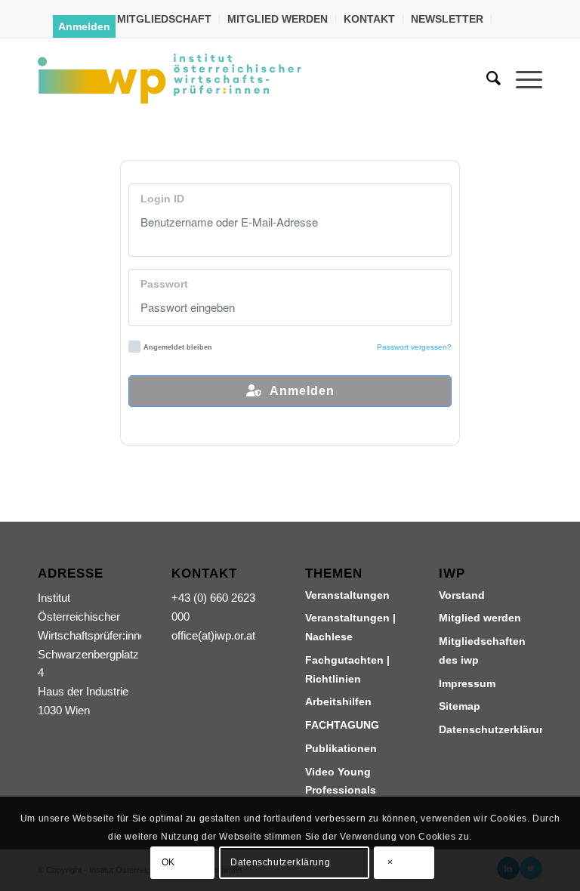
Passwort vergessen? (414, 347)
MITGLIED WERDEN (277, 19)
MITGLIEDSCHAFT (164, 19)
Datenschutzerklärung (490, 729)
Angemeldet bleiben (177, 347)
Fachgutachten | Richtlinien (347, 669)
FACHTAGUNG (342, 725)
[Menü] (521, 79)
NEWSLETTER (447, 19)
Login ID (162, 199)
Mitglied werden (480, 618)
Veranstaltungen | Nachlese (350, 627)
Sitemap (459, 706)
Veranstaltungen (347, 595)
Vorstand (462, 595)
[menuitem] (165, 19)
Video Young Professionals (340, 781)
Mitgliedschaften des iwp (482, 650)
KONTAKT (369, 19)
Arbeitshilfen (338, 701)
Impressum (467, 683)
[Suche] (486, 79)
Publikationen (341, 748)
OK (168, 862)
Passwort (164, 284)
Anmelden (84, 26)
